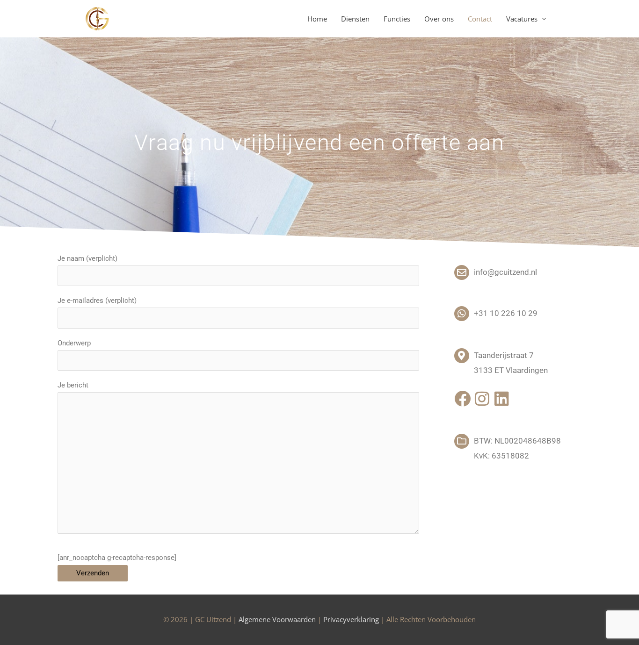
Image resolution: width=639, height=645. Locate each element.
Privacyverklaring (351, 619)
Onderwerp (74, 343)
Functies (397, 18)
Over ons (439, 18)
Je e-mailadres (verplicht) (97, 300)
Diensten (355, 18)
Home (317, 18)
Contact (480, 18)
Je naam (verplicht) (87, 258)
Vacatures (521, 18)
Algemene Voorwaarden (277, 619)
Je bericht (73, 385)
